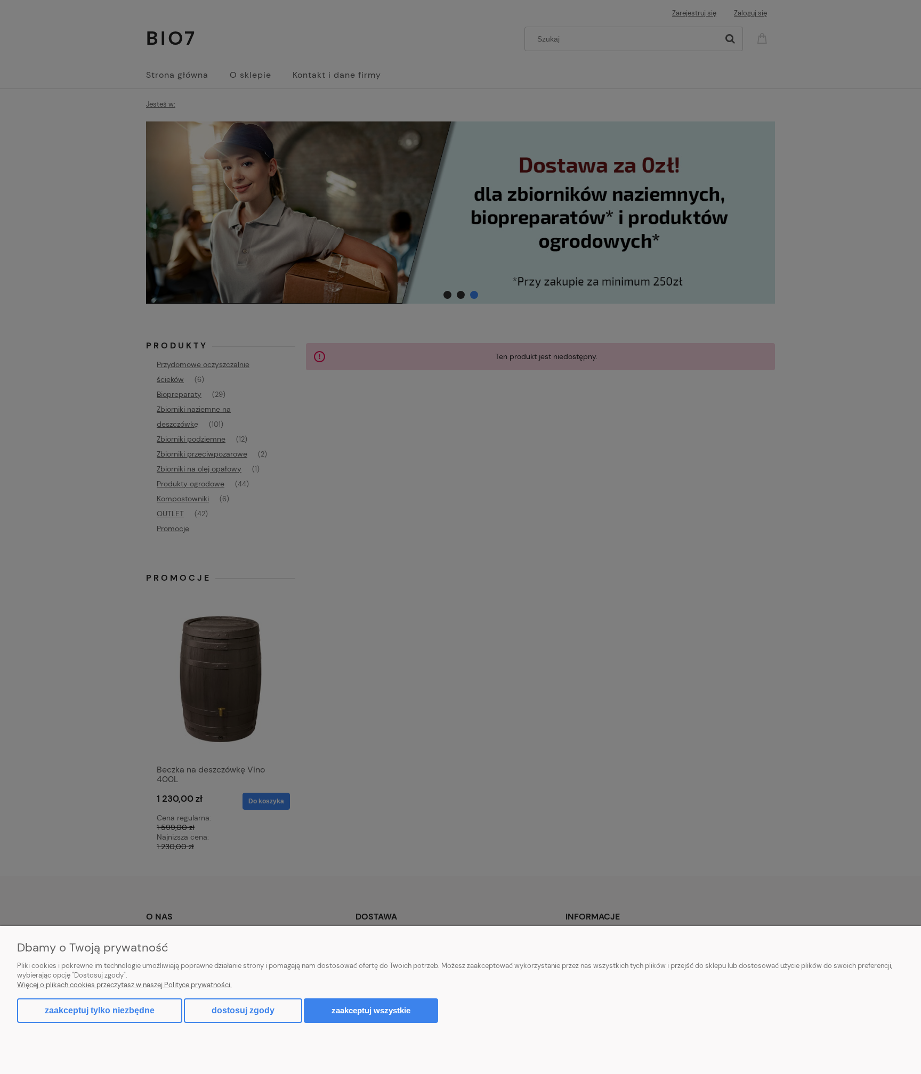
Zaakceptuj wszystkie (371, 1010)
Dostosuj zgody (243, 1010)
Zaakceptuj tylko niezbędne (100, 1010)
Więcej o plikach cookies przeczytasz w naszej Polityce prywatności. (124, 984)
